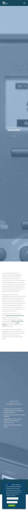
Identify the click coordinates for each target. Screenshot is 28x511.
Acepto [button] (11, 505)
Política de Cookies (12, 502)
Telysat (9, 484)
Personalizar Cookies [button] (12, 498)
